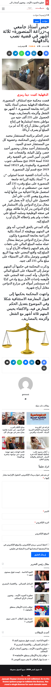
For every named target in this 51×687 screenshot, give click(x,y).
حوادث (35, 15)
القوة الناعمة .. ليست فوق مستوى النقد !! (29, 640)
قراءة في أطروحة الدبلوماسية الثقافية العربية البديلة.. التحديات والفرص (39, 429)
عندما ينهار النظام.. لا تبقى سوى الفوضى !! (29, 659)
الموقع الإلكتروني (42, 533)
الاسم (46, 511)
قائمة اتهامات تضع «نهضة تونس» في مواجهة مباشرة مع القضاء (14, 454)
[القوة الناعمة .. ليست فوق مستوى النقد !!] (42, 575)
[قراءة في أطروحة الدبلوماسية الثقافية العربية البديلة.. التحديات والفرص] (38, 418)
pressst (44, 46)
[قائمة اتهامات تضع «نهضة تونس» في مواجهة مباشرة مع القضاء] (13, 443)
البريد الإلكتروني (42, 522)
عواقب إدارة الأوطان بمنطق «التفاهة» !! (29, 655)
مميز (37, 21)
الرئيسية (43, 15)
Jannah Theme (9, 679)
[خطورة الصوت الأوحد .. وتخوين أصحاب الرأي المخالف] (42, 599)
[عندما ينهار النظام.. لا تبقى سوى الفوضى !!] (42, 622)
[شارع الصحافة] (34, 8)
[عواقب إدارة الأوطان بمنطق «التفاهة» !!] (42, 610)
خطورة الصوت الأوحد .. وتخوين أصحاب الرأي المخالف (22, 2)
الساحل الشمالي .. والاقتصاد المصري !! (30, 644)
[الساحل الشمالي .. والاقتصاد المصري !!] (42, 587)
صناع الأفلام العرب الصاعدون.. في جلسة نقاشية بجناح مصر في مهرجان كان (13, 429)
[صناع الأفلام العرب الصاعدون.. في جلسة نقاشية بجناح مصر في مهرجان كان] (13, 418)
